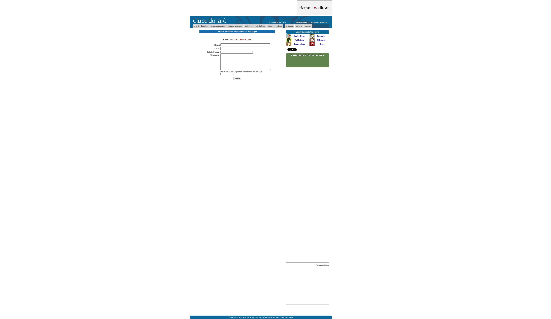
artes (270, 26)
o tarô (196, 26)
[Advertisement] (307, 284)
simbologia (260, 26)
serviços (278, 26)
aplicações (249, 26)
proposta (289, 26)
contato (299, 26)
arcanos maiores (218, 26)
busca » (308, 26)
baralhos (204, 26)
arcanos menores (235, 26)
